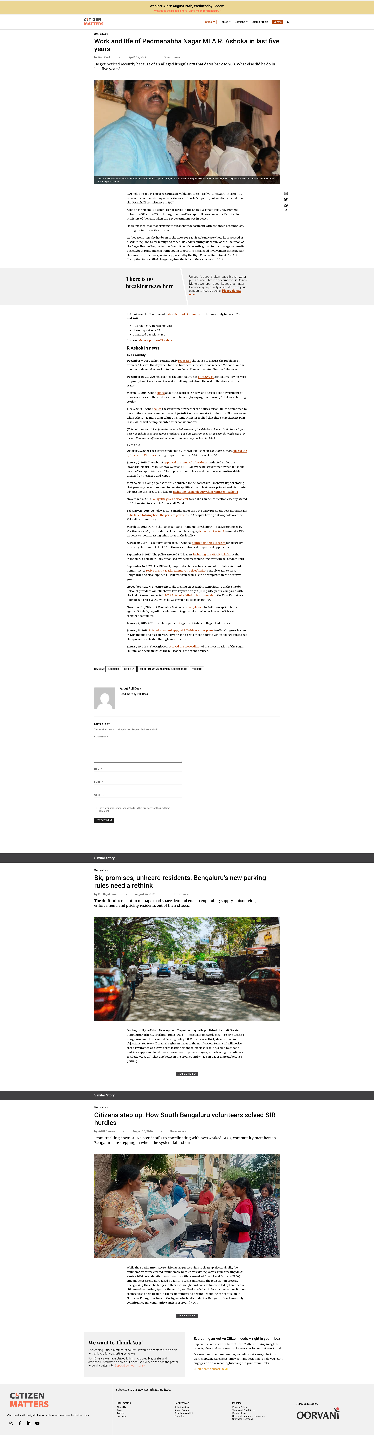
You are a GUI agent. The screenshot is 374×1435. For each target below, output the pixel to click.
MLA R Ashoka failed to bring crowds (189, 595)
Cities (208, 21)
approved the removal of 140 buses (186, 462)
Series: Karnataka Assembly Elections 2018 (163, 669)
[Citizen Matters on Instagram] (11, 1423)
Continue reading (187, 1074)
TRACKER (197, 669)
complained (195, 607)
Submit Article (260, 21)
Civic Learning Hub (183, 1413)
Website (99, 795)
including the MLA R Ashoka (212, 554)
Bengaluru (101, 33)
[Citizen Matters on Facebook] (20, 1423)
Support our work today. (130, 1365)
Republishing (239, 1413)
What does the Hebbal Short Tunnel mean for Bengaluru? (187, 10)
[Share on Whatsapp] (286, 205)
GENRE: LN (129, 669)
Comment (101, 736)
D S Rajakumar (108, 894)
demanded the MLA (211, 531)
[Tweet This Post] (286, 199)
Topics (224, 21)
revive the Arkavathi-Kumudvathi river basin (175, 570)
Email (98, 782)
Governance (172, 57)
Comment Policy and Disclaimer (248, 1416)
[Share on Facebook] (286, 211)
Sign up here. (162, 1389)
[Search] (288, 22)
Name (98, 769)
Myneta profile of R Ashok (155, 340)
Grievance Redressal (242, 1419)
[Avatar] (104, 698)
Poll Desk (104, 57)
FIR (178, 623)
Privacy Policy (239, 1407)
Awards (120, 1413)
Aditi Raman (106, 1131)
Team (119, 1410)
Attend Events (181, 1410)
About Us (121, 1407)
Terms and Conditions (243, 1410)
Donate (277, 21)
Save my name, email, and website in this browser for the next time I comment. (135, 809)
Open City (179, 1416)
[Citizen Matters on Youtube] (37, 1423)
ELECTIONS (113, 669)
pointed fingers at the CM (209, 542)
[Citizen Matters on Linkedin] (29, 1423)
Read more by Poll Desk (134, 694)
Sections (240, 21)
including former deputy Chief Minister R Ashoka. (205, 491)
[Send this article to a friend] (286, 193)
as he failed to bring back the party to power (155, 515)
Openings (122, 1416)
